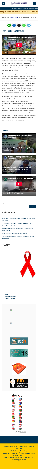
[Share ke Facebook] (14, 25)
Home (12, 17)
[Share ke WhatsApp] (24, 25)
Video (17, 17)
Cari (3, 203)
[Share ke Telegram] (29, 25)
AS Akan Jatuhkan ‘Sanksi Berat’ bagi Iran (14, 233)
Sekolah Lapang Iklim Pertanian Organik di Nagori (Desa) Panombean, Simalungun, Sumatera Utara (17, 169)
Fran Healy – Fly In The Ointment (13, 193)
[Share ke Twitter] (19, 25)
